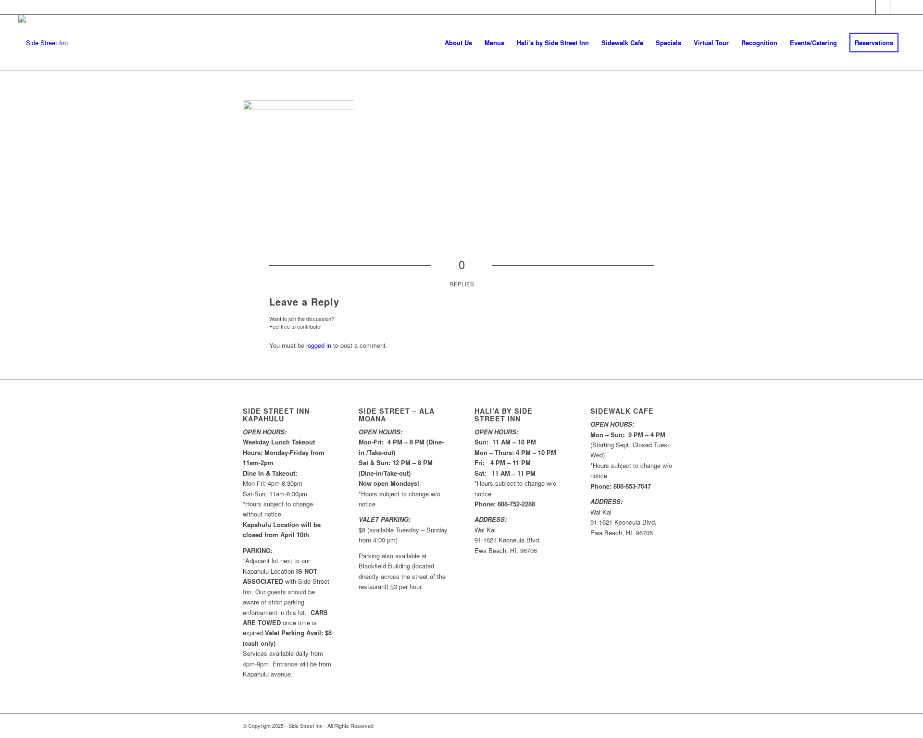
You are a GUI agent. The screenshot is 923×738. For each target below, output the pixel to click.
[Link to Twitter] (883, 7)
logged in (318, 345)
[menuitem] (458, 43)
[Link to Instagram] (897, 7)
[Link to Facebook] (868, 7)
